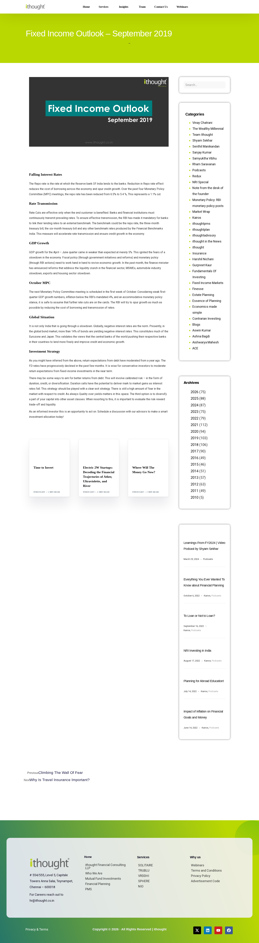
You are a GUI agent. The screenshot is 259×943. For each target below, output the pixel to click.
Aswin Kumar (201, 330)
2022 (194, 418)
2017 (194, 451)
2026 (194, 392)
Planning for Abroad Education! (204, 681)
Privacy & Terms (37, 929)
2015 (194, 464)
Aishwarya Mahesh (205, 342)
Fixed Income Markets (207, 283)
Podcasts (199, 170)
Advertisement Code (205, 881)
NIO (140, 886)
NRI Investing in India (197, 650)
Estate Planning (203, 295)
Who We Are (93, 873)
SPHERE (144, 881)
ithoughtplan (201, 229)
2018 (194, 445)
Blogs (38, 446)
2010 (194, 497)
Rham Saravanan (204, 164)
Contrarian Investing (206, 318)
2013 (194, 477)
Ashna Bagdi (201, 336)
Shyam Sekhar (43, 449)
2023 (194, 412)
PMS (88, 889)
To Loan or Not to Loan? (199, 616)
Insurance (199, 253)
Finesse (198, 289)
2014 (194, 471)
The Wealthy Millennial (208, 128)
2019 (194, 438)
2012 (194, 484)
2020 (194, 431)
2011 (194, 491)
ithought (39, 492)
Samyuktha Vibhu (204, 158)
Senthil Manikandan (104, 446)
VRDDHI (143, 876)
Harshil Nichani (203, 259)
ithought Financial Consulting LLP (105, 866)
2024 (194, 405)
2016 (194, 458)
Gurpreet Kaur (202, 265)
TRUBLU (143, 870)
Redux (196, 176)
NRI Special (200, 182)
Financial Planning (97, 884)
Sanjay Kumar (202, 152)
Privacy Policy (200, 876)
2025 (194, 398)
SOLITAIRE (145, 865)
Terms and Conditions (206, 870)
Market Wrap (51, 446)
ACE (195, 348)
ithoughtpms (201, 223)
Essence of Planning (206, 301)
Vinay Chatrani (202, 122)
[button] (228, 6)
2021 (194, 425)
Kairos (196, 217)
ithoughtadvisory (204, 235)
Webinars (197, 865)
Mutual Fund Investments (103, 878)
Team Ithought (202, 134)
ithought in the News (206, 241)
